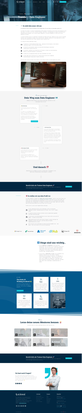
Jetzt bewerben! (34, 121)
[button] (43, 74)
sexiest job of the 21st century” (46, 198)
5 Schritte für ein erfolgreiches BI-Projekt (61, 401)
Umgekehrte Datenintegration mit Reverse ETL (60, 397)
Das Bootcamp (24, 105)
